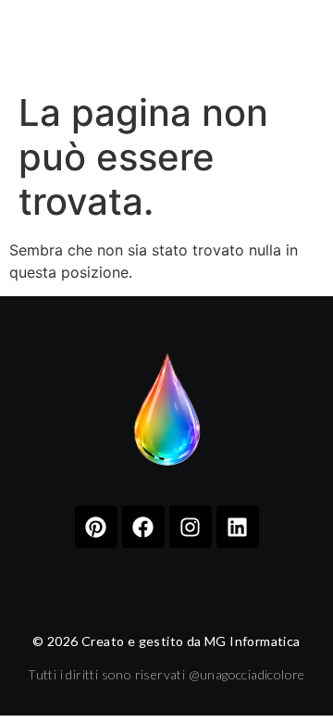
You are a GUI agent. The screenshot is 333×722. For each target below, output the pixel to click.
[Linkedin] (237, 526)
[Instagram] (190, 526)
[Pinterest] (96, 526)
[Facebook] (143, 526)
